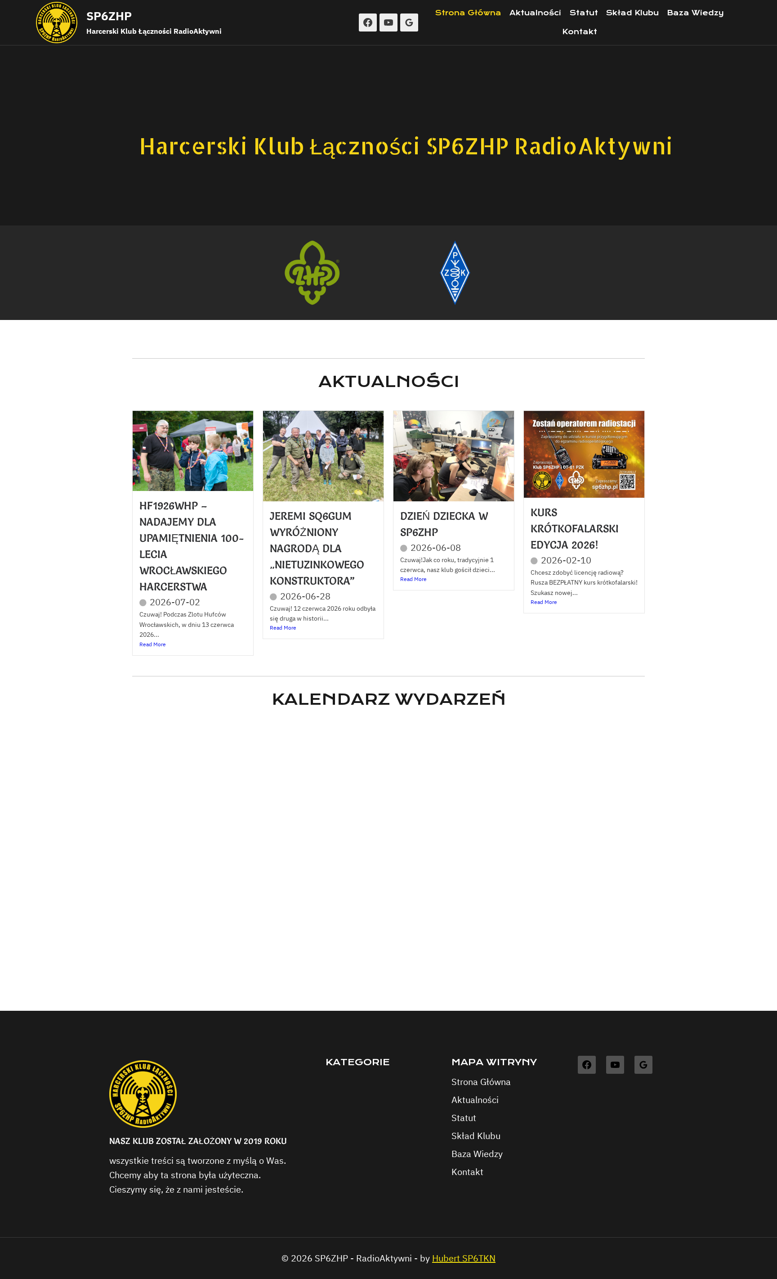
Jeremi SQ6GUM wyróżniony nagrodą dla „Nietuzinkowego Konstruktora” (317, 548)
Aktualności (535, 13)
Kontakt (579, 31)
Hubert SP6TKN (464, 1258)
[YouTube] (388, 23)
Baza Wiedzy (695, 13)
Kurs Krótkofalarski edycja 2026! (575, 528)
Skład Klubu (632, 13)
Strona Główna (468, 13)
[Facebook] (368, 23)
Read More (152, 644)
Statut (584, 13)
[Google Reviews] (409, 23)
